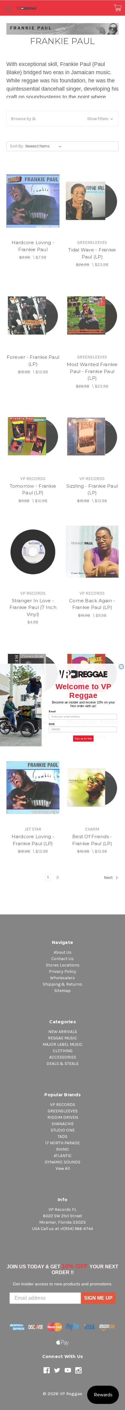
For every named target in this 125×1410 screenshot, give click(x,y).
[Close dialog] (121, 666)
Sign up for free (83, 738)
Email (52, 711)
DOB (52, 724)
